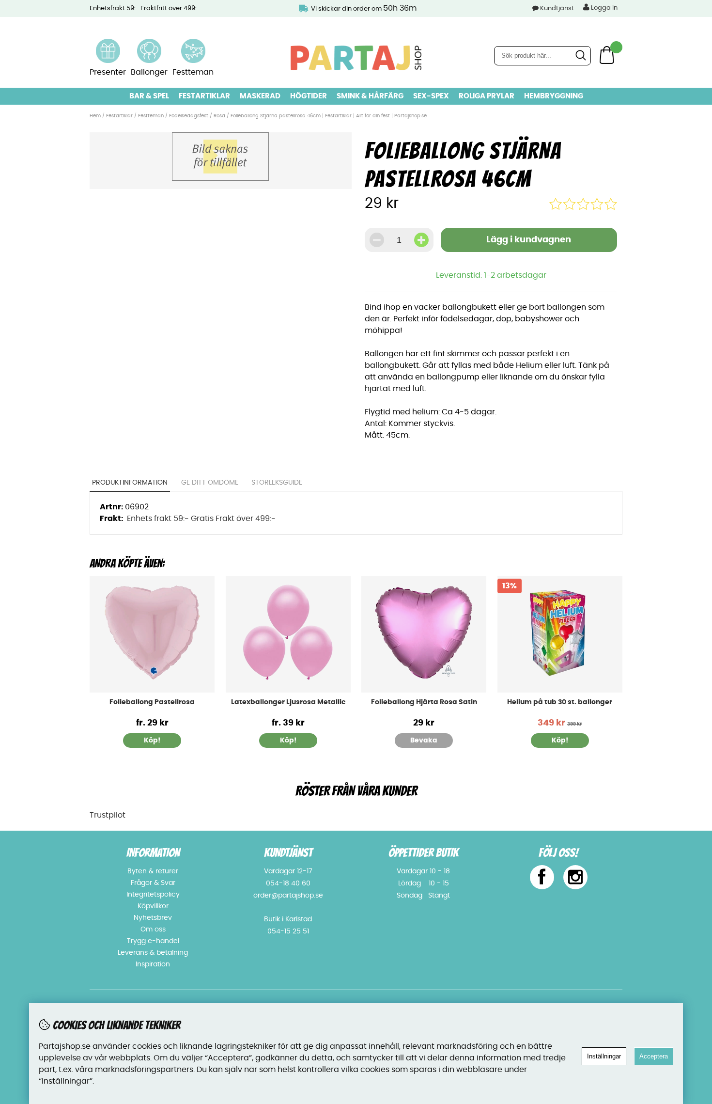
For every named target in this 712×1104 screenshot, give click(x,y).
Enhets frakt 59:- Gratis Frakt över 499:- (201, 518)
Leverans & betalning (153, 952)
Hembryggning (553, 96)
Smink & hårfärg (370, 96)
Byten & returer (152, 871)
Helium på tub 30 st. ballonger (559, 702)
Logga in (603, 8)
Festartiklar (204, 96)
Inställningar (604, 1056)
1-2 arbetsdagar (515, 275)
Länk (108, 44)
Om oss (153, 929)
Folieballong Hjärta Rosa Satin (424, 702)
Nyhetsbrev (153, 918)
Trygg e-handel (153, 941)
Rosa (219, 115)
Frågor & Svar (153, 883)
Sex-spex (431, 96)
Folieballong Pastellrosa (152, 702)
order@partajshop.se (288, 895)
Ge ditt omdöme (209, 482)
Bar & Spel (149, 96)
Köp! (152, 740)
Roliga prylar (486, 96)
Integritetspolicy (153, 894)
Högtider (308, 96)
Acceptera (653, 1056)
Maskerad (260, 96)
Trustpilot (107, 815)
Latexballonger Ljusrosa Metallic (288, 702)
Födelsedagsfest (188, 115)
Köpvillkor (153, 906)
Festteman (151, 115)
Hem (95, 115)
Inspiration (153, 964)
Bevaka (423, 740)
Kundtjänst (557, 8)
